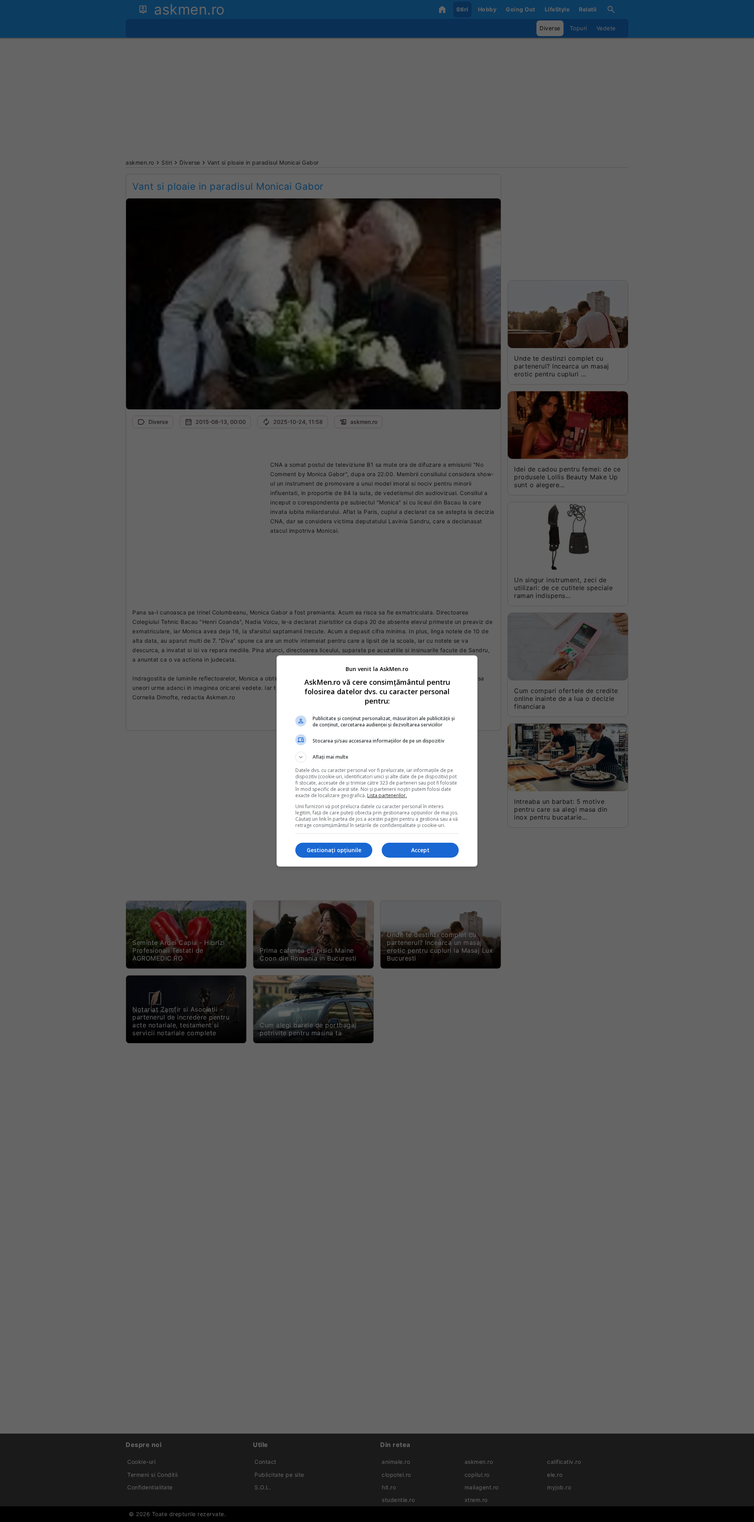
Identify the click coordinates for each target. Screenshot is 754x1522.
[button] (377, 757)
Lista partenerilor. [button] (387, 795)
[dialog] (377, 761)
